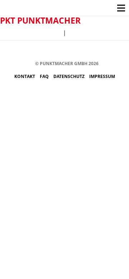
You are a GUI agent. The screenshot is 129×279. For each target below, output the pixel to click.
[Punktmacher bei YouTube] (65, 51)
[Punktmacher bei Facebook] (33, 51)
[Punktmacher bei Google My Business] (108, 51)
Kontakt (25, 76)
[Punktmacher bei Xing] (86, 51)
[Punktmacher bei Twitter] (54, 51)
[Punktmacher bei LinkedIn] (97, 51)
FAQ (45, 76)
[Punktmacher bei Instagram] (43, 51)
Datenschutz (69, 76)
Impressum (102, 76)
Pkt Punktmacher (40, 20)
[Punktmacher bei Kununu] (76, 51)
